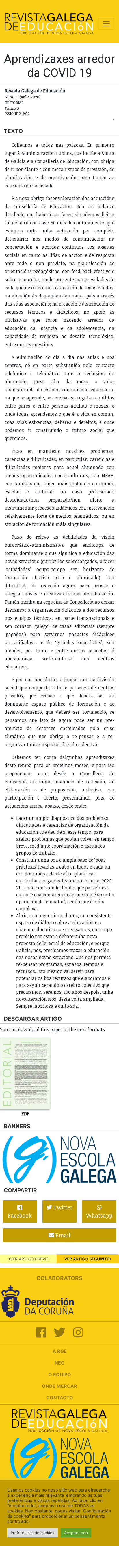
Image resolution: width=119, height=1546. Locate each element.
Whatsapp (99, 1215)
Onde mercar (59, 1386)
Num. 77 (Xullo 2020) (22, 96)
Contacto (59, 1397)
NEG (59, 1363)
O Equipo (59, 1374)
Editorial (14, 102)
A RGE (60, 1351)
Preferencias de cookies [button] (32, 1532)
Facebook (20, 1215)
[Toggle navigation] (106, 24)
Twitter (62, 1207)
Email (62, 1235)
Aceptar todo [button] (76, 1532)
